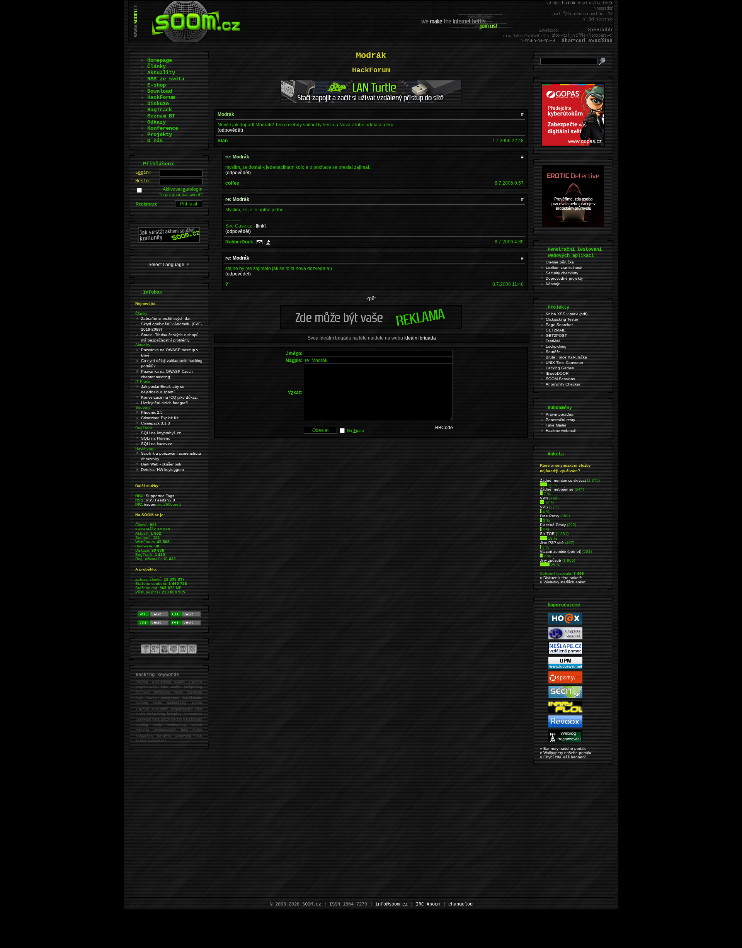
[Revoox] (565, 726)
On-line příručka (560, 262)
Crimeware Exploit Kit (160, 418)
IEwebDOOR (557, 373)
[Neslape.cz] (565, 653)
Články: (141, 313)
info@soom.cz (391, 904)
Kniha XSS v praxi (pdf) (566, 314)
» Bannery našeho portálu (563, 748)
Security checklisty (562, 273)
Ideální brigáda (420, 338)
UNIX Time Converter (564, 362)
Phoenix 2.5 (152, 412)
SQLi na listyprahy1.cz (161, 433)
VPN (544, 498)
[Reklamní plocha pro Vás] (371, 327)
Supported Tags (160, 496)
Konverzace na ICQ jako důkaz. (169, 397)
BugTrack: (144, 428)
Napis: (294, 360)
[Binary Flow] (565, 711)
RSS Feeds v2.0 (160, 500)
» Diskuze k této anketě (561, 578)
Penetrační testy (560, 420)
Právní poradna (560, 414)
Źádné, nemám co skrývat (563, 480)
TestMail (553, 341)
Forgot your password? (180, 194)
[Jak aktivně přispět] (169, 241)
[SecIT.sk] (565, 697)
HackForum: (146, 448)
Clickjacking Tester (562, 319)
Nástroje (553, 284)
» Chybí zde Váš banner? (563, 757)
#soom (150, 504)
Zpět (371, 298)
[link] (260, 226)
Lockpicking (556, 346)
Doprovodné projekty (564, 278)
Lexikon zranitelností (564, 267)
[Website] (268, 242)
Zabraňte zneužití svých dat (166, 318)
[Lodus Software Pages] (565, 667)
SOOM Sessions (560, 379)
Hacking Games (560, 368)
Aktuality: (143, 345)
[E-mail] (259, 242)
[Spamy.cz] (565, 682)
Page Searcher (559, 325)
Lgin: (143, 172)
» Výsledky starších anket (562, 582)
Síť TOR (547, 534)
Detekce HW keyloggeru (162, 469)
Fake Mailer (556, 425)
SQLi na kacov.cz (156, 444)
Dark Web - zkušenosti (161, 464)
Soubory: (143, 407)
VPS (544, 507)
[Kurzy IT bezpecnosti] (573, 145)
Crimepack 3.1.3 (155, 423)
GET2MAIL (555, 330)
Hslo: (143, 181)
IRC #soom (428, 904)
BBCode (444, 427)
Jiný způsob (550, 560)
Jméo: (294, 353)
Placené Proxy (553, 525)
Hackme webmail (560, 430)
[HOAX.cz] (565, 623)
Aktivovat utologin (183, 189)
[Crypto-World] (565, 638)
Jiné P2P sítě (552, 542)
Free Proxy (549, 516)
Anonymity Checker (563, 384)
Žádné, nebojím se (557, 489)
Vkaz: (295, 392)
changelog (460, 904)
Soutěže (553, 352)
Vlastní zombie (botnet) (560, 551)
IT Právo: (143, 381)
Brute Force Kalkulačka (566, 357)
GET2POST (556, 335)
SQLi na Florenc (155, 438)
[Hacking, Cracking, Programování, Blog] (565, 741)
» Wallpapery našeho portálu (565, 753)
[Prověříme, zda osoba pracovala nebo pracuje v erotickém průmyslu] (573, 225)
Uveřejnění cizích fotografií (165, 403)
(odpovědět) (230, 130)
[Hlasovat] (543, 485)
